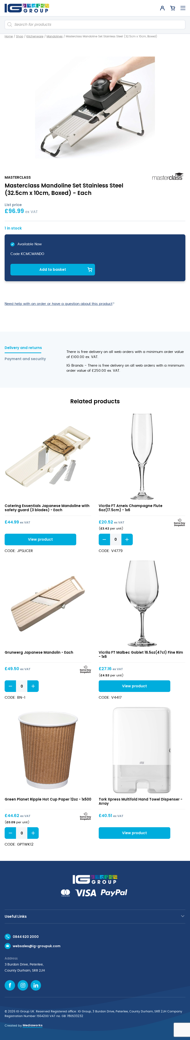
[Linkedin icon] (36, 985)
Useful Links (16, 916)
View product (48, 456)
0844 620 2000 (26, 936)
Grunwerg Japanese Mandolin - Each (39, 652)
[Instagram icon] (23, 985)
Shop (19, 36)
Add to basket (52, 269)
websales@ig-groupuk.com (36, 946)
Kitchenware (34, 36)
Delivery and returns (23, 348)
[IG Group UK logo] (27, 8)
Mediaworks (32, 1025)
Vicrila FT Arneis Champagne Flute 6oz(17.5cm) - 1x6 (130, 507)
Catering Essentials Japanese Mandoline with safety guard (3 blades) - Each (47, 507)
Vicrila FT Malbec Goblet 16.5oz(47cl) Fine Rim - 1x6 (141, 654)
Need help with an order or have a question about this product (58, 304)
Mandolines (55, 36)
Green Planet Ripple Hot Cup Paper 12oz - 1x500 (48, 799)
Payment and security (25, 359)
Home (9, 36)
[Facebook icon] (10, 985)
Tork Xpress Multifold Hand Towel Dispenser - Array (140, 801)
